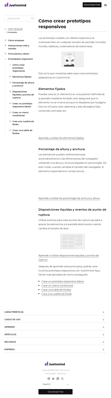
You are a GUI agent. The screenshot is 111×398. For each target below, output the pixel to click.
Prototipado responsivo (20, 59)
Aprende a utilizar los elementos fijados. (61, 138)
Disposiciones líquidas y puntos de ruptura (23, 94)
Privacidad (50, 373)
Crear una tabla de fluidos (22, 132)
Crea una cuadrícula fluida (23, 123)
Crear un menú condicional (20, 114)
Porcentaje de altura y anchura (23, 84)
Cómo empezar (16, 40)
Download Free (92, 4)
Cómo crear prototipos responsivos (18, 68)
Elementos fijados (21, 77)
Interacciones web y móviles (18, 47)
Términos (61, 373)
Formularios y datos (18, 54)
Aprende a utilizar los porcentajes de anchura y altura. (69, 198)
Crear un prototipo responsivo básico (22, 105)
